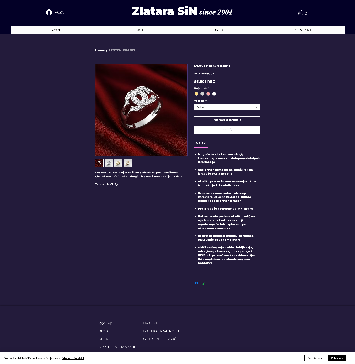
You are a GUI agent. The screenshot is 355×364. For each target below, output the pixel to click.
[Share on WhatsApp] (203, 283)
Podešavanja (315, 358)
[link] (201, 143)
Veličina (200, 100)
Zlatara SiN (164, 11)
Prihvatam (337, 358)
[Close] (350, 358)
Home (100, 50)
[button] (304, 12)
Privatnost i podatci (73, 358)
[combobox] (227, 107)
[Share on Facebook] (196, 283)
